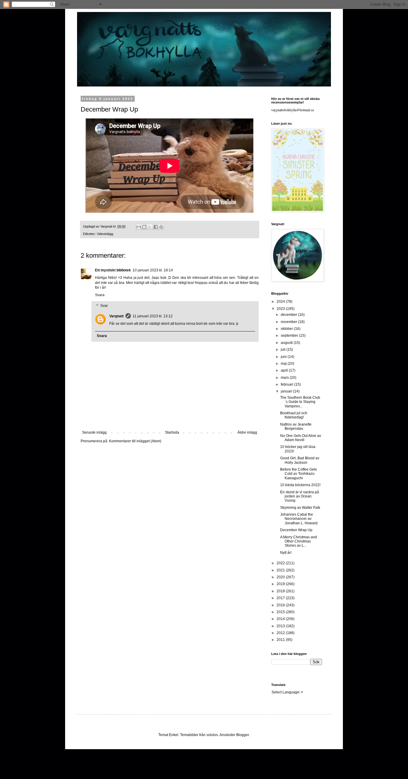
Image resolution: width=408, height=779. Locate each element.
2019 (281, 584)
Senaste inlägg (94, 432)
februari (287, 384)
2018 (281, 591)
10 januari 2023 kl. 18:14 (153, 270)
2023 (281, 309)
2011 (281, 640)
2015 (281, 612)
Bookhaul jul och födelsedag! (293, 415)
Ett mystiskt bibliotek (113, 270)
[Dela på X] (150, 227)
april (285, 370)
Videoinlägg (105, 234)
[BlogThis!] (144, 227)
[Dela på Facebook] (156, 227)
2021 (281, 570)
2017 (281, 598)
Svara (100, 295)
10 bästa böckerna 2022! (300, 485)
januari (287, 391)
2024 (281, 301)
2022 (281, 563)
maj (284, 363)
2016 (281, 605)
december (289, 315)
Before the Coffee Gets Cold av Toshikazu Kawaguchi (298, 473)
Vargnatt (116, 316)
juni (284, 357)
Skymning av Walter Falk (300, 508)
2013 (281, 626)
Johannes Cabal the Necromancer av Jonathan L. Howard (298, 518)
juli (283, 349)
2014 (281, 619)
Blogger (242, 735)
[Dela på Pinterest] (161, 227)
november (289, 322)
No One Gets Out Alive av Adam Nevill (300, 438)
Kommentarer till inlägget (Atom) (135, 441)
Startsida (172, 432)
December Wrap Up (296, 530)
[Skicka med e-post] (139, 227)
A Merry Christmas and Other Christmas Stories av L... (298, 541)
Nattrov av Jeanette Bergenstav (296, 426)
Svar (104, 306)
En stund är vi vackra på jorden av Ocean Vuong (299, 496)
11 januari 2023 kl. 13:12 (153, 316)
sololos (212, 735)
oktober (287, 329)
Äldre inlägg (247, 432)
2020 (281, 577)
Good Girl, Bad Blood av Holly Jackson (299, 460)
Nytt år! (286, 553)
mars (285, 377)
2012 (281, 633)
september (290, 335)
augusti (287, 343)
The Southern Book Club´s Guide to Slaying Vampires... (300, 401)
